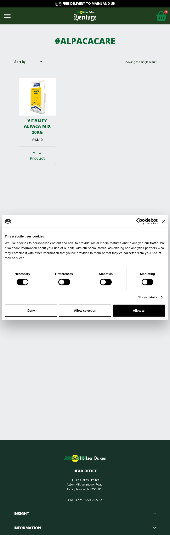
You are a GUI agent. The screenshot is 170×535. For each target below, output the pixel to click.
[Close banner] (163, 221)
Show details (147, 297)
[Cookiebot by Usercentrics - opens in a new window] (139, 221)
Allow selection (85, 310)
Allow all (139, 310)
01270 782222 (92, 500)
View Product (37, 155)
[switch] (64, 282)
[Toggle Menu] (7, 16)
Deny (31, 310)
